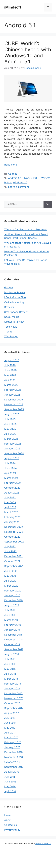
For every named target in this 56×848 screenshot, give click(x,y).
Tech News (10, 326)
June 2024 (10, 468)
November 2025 (13, 404)
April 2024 (10, 473)
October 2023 (12, 487)
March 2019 (11, 620)
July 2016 (9, 776)
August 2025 (11, 414)
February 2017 (12, 742)
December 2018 (13, 634)
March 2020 (11, 585)
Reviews (9, 307)
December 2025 (13, 399)
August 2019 (11, 605)
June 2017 (10, 722)
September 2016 (14, 766)
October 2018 (12, 644)
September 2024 (14, 453)
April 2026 (10, 380)
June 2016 (10, 781)
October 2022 (12, 536)
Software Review (14, 321)
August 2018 (11, 654)
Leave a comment (18, 186)
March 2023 (11, 512)
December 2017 (13, 693)
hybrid (8, 182)
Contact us (10, 825)
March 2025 (11, 438)
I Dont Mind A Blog (15, 297)
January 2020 (12, 595)
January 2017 (12, 747)
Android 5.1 (14, 178)
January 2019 (12, 629)
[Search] (48, 204)
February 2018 (12, 683)
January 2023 (12, 522)
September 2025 (14, 409)
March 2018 (11, 678)
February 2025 (12, 443)
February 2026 (12, 389)
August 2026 (11, 360)
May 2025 (10, 429)
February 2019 (12, 624)
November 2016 (13, 757)
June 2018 (10, 664)
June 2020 (10, 571)
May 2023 (10, 502)
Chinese (27, 178)
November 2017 (13, 698)
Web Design (11, 336)
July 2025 (10, 419)
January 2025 (12, 448)
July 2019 (9, 610)
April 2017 (10, 732)
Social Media (11, 316)
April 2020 (10, 580)
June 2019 (10, 615)
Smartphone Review (16, 312)
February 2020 (12, 590)
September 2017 (13, 708)
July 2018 (9, 659)
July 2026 (10, 365)
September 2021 (13, 566)
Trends (8, 331)
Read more (10, 164)
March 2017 (11, 737)
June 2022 (10, 551)
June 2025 (10, 424)
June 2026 (10, 370)
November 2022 (13, 531)
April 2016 (10, 791)
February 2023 (12, 517)
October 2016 (12, 762)
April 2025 (10, 433)
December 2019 (13, 600)
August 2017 (11, 713)
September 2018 (13, 649)
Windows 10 (20, 182)
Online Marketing (14, 302)
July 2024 (10, 463)
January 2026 (12, 394)
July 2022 (10, 546)
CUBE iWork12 (41, 178)
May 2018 (10, 669)
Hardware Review (14, 292)
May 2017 (10, 727)
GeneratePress (43, 843)
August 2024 (11, 458)
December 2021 (13, 556)
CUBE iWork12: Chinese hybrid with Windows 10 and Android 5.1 (27, 52)
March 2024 (11, 478)
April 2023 (10, 507)
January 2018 (12, 688)
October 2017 (12, 703)
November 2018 (13, 639)
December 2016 (13, 752)
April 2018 (10, 673)
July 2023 (10, 497)
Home (7, 815)
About (7, 820)
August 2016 (11, 771)
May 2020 (10, 575)
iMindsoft (12, 7)
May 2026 (10, 375)
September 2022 (14, 541)
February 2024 (12, 482)
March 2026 (11, 384)
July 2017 (9, 717)
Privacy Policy (12, 829)
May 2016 (10, 786)
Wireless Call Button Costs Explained (25, 229)
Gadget (12, 173)
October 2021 (12, 561)
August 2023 (11, 492)
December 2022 (13, 526)
